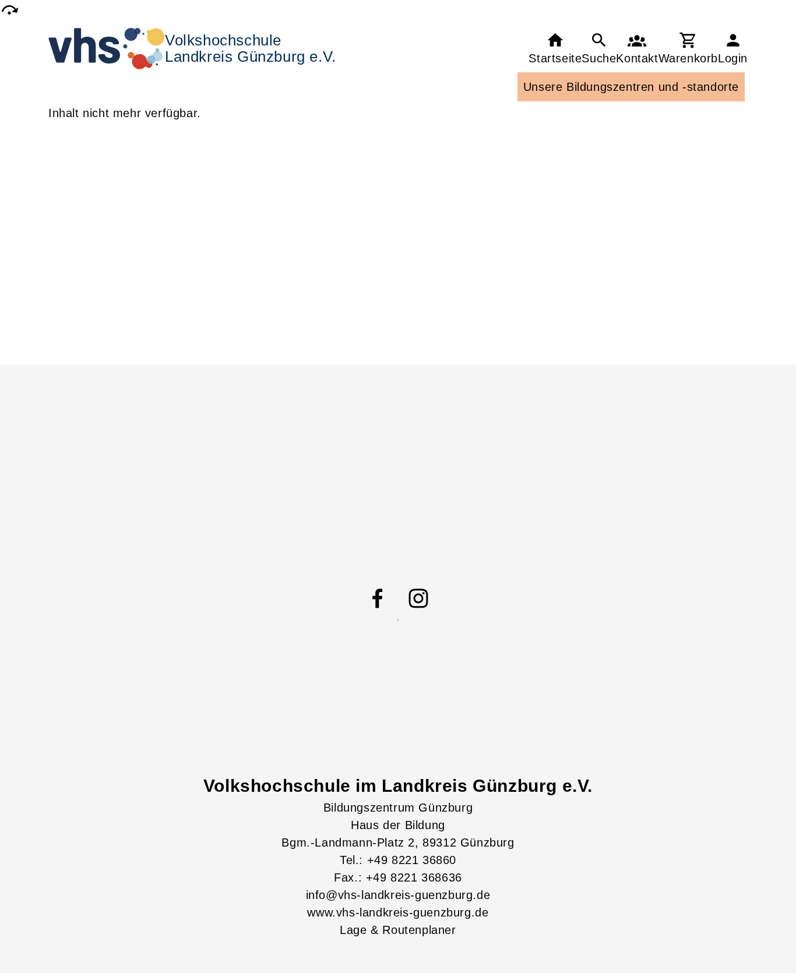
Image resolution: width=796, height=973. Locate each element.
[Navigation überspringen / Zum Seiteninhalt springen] (9, 9)
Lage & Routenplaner (398, 929)
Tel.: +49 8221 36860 (398, 860)
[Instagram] (418, 598)
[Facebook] (377, 598)
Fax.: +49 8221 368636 (398, 877)
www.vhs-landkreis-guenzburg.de (397, 912)
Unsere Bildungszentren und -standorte (631, 86)
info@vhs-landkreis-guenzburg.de (398, 895)
